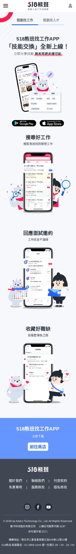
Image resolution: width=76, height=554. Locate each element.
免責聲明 (15, 487)
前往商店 (38, 447)
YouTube (48, 507)
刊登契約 (60, 480)
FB (38, 507)
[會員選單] (70, 5)
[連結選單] (5, 5)
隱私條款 (60, 487)
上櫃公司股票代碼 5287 (52, 526)
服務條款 (38, 487)
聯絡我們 (38, 480)
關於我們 (15, 480)
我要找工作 (25, 20)
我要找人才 (51, 20)
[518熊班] (38, 6)
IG (27, 507)
